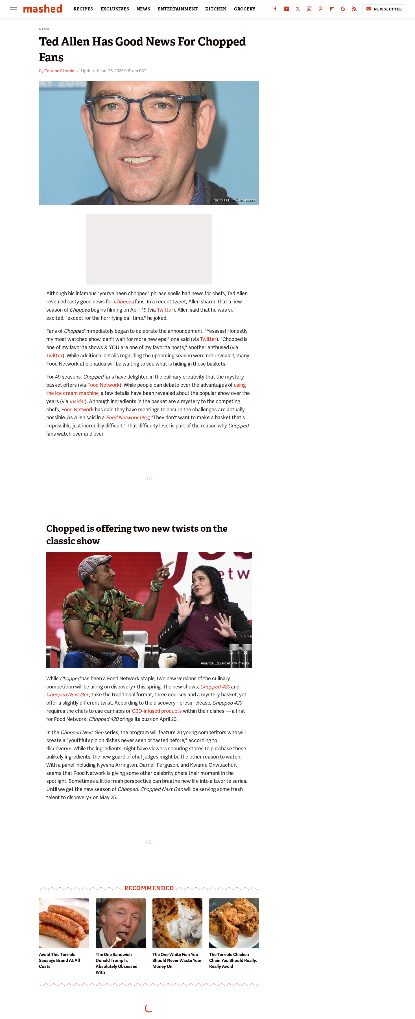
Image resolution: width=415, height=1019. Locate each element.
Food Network (103, 385)
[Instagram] (309, 10)
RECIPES (83, 9)
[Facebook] (275, 10)
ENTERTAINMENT (178, 9)
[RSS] (354, 10)
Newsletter (388, 9)
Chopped (123, 301)
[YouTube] (286, 10)
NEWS (143, 9)
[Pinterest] (320, 10)
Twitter (165, 310)
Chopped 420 (215, 686)
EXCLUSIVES (115, 9)
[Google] (343, 10)
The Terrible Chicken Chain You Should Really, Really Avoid (233, 960)
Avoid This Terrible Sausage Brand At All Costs (59, 960)
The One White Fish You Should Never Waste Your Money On (177, 960)
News (44, 29)
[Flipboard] (331, 10)
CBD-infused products (157, 711)
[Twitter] (297, 10)
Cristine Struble (59, 71)
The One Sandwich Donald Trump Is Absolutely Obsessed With (116, 963)
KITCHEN (216, 9)
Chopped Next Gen (67, 694)
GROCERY (244, 9)
